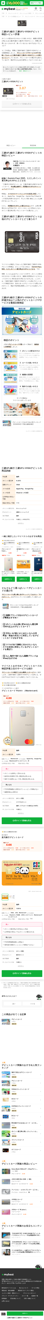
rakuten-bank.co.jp (36, 891)
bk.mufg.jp (12, 98)
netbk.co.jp (38, 744)
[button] (39, 873)
